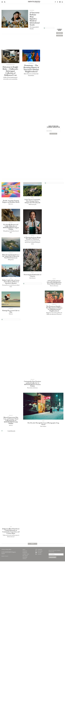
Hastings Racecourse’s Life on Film (10, 311)
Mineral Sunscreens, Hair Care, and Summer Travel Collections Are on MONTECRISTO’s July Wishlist (10, 420)
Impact (32, 272)
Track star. (11, 314)
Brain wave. (11, 204)
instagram (40, 551)
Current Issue (26, 554)
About (24, 549)
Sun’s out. (11, 425)
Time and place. (43, 426)
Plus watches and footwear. (32, 388)
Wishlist (11, 222)
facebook (40, 549)
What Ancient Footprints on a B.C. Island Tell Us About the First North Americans (10, 256)
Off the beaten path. (32, 204)
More (32, 543)
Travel (32, 197)
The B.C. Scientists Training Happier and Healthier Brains (10, 201)
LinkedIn (62, 2)
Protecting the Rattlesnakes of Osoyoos (32, 275)
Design (54, 278)
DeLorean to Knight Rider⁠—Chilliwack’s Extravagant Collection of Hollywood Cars (10, 71)
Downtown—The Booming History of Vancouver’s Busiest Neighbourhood (31, 68)
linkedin (39, 554)
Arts (11, 278)
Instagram (57, 2)
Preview (59, 33)
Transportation (10, 64)
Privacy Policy (5, 556)
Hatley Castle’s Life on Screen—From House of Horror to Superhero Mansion (10, 281)
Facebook (55, 2)
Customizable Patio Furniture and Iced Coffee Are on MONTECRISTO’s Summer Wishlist (32, 383)
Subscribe (59, 35)
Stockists (25, 551)
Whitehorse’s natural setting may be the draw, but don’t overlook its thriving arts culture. (32, 242)
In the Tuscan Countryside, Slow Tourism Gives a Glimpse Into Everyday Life (32, 201)
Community (31, 63)
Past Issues (25, 555)
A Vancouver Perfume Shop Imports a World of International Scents (34, 18)
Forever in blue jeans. (54, 285)
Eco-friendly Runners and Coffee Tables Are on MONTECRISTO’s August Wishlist (11, 227)
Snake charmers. (32, 278)
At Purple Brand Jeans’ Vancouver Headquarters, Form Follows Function (54, 282)
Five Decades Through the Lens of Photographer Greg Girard (43, 423)
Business (32, 10)
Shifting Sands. (11, 259)
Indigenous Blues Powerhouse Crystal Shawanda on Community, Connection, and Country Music (10, 531)
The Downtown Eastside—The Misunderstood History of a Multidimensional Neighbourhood (54, 308)
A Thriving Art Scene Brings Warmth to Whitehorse (32, 238)
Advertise (25, 552)
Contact (25, 558)
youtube (40, 552)
